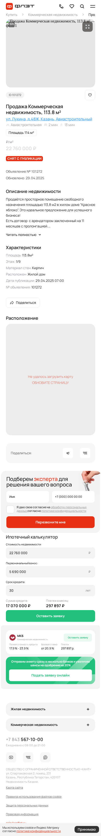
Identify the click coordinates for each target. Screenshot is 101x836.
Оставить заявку (50, 616)
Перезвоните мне (50, 522)
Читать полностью (21, 234)
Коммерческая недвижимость (53, 14)
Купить (11, 14)
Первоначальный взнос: (22, 563)
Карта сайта (14, 788)
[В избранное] (72, 6)
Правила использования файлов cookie (34, 797)
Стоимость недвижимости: (23, 544)
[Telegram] (68, 453)
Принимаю (87, 829)
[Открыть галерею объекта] (87, 26)
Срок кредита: (15, 581)
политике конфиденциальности (63, 511)
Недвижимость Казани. (22, 782)
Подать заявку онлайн (50, 675)
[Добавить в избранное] (90, 95)
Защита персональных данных (27, 805)
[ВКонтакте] (85, 453)
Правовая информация (22, 814)
